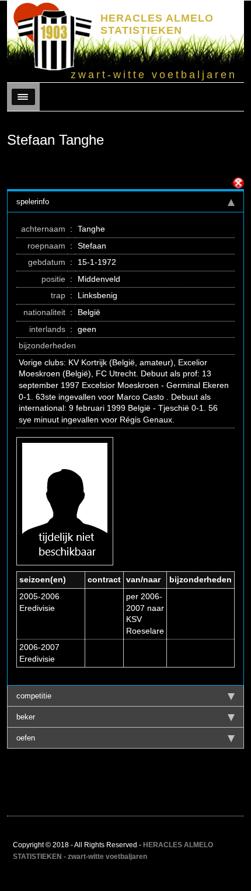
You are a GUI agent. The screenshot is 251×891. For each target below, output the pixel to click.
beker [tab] (25, 716)
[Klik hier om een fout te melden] (238, 183)
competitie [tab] (33, 695)
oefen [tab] (25, 737)
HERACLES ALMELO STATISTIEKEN (157, 24)
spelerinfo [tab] (32, 201)
